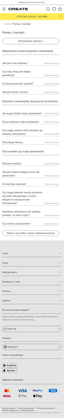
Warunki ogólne (8, 408)
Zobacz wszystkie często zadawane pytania (31, 233)
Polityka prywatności (45, 408)
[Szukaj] (48, 9)
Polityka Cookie (27, 410)
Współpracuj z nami (11, 282)
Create (5, 253)
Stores (5, 263)
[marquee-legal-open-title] (61, 16)
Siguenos (6, 300)
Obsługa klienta (9, 272)
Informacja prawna (26, 408)
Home (7, 24)
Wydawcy (6, 291)
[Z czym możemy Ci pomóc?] (30, 41)
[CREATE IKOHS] (18, 9)
